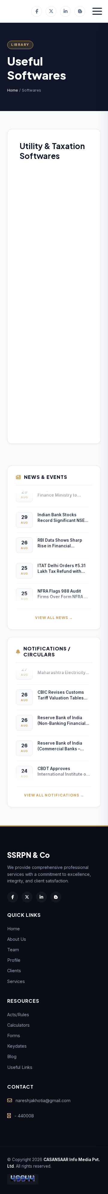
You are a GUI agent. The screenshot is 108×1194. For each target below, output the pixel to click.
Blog (11, 1056)
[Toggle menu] (97, 11)
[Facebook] (36, 11)
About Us (16, 939)
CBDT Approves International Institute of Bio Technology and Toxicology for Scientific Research (63, 770)
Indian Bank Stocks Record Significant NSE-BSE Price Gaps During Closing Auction (62, 516)
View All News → (54, 617)
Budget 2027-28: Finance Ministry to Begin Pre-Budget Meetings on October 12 (62, 490)
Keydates (17, 1046)
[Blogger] (79, 11)
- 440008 (24, 1115)
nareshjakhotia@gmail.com (43, 1100)
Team (13, 949)
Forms (13, 1035)
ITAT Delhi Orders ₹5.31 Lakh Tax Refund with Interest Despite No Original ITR (62, 567)
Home (12, 90)
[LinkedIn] (65, 11)
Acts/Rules (18, 1014)
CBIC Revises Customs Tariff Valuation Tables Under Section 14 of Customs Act (61, 693)
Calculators (18, 1025)
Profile (13, 960)
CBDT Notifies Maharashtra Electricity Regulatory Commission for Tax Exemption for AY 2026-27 (63, 668)
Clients (14, 970)
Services (16, 981)
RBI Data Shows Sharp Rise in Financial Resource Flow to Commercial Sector (60, 541)
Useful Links (19, 1067)
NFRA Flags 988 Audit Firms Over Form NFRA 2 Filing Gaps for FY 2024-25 (62, 592)
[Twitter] (51, 11)
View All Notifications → (54, 795)
